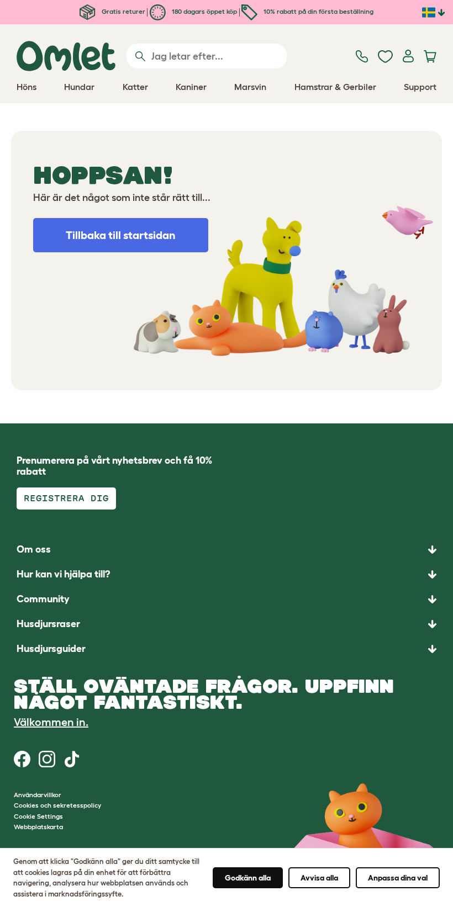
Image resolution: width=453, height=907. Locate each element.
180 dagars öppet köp (203, 11)
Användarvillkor (37, 794)
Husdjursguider (51, 648)
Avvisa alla (319, 877)
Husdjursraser (48, 623)
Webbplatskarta (38, 826)
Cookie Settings (38, 816)
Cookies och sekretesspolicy (57, 805)
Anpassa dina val (398, 877)
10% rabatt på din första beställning (317, 11)
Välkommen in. (51, 722)
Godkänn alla (248, 877)
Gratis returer (122, 11)
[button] (226, 649)
